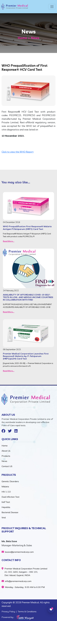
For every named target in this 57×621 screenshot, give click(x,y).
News (4, 461)
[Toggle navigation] (52, 6)
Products (6, 456)
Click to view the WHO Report (18, 151)
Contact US (7, 466)
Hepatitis (6, 507)
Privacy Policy (8, 611)
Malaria (5, 486)
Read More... (8, 241)
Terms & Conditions (27, 611)
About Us (6, 450)
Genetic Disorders (10, 481)
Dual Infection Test (10, 497)
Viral (4, 517)
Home (22, 38)
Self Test (6, 502)
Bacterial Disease (10, 512)
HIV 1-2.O (6, 491)
